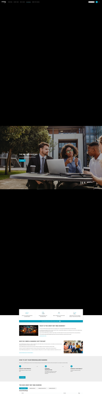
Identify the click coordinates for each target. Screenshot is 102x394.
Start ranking (22, 377)
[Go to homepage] (4, 2)
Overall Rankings (23, 388)
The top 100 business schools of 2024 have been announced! (50, 321)
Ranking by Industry (52, 388)
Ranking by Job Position (42, 388)
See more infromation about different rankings (26, 352)
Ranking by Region (32, 388)
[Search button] (93, 2)
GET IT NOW (22, 160)
